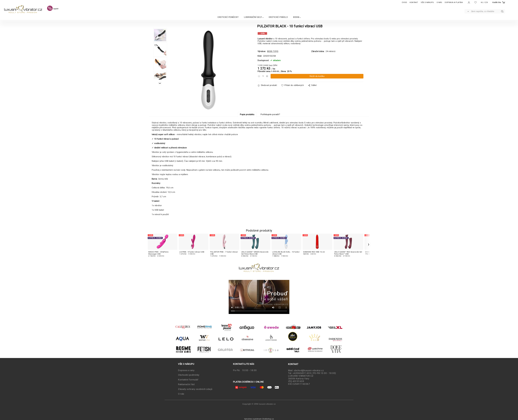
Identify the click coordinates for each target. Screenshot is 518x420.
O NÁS (439, 2)
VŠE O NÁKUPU (427, 2)
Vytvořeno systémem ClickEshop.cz (259, 419)
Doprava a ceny (186, 370)
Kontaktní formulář (188, 379)
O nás (181, 393)
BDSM (296, 17)
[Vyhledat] (468, 11)
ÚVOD (404, 2)
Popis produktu (247, 114)
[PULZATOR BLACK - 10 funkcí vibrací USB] (207, 70)
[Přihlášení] (468, 2)
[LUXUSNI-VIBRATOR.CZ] (49, 9)
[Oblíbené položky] (475, 2)
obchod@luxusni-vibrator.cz (309, 370)
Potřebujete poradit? (270, 114)
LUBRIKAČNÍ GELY (253, 17)
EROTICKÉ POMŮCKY (228, 17)
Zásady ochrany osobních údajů (195, 389)
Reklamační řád (186, 384)
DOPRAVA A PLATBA (454, 2)
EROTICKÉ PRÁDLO (278, 17)
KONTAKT (414, 2)
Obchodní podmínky (188, 375)
